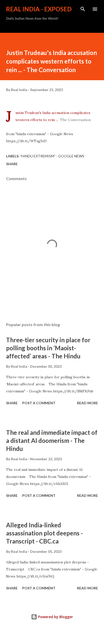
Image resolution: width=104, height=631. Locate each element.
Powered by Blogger (55, 616)
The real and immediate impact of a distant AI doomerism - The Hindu (51, 440)
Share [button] (12, 164)
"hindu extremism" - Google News (52, 156)
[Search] (83, 9)
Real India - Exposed (39, 9)
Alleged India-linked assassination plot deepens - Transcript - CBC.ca (44, 533)
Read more (87, 403)
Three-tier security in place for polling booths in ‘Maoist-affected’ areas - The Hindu (48, 348)
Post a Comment (39, 403)
